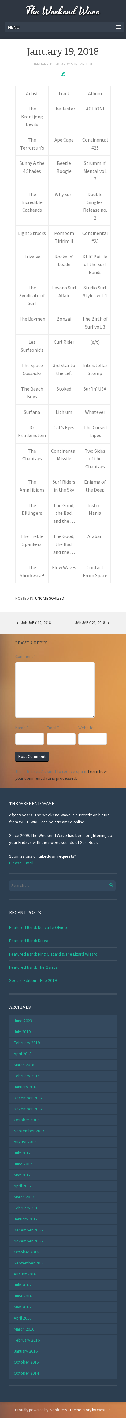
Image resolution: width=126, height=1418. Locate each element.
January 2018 (26, 1086)
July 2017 (22, 1153)
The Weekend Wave (63, 11)
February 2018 (27, 1075)
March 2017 (24, 1197)
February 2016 (27, 1340)
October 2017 (26, 1120)
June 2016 (23, 1296)
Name (21, 727)
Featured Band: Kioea (28, 940)
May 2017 (22, 1175)
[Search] (108, 884)
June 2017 (23, 1164)
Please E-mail (21, 863)
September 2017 (29, 1131)
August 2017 (25, 1142)
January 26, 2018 (90, 622)
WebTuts (103, 1409)
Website (86, 727)
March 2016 (24, 1329)
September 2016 (29, 1263)
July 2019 (22, 1031)
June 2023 (23, 1020)
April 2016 (22, 1318)
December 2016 (28, 1230)
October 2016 (26, 1252)
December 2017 (28, 1098)
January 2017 (26, 1219)
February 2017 (27, 1208)
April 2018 (22, 1053)
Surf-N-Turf (82, 64)
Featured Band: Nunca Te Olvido (38, 927)
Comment (25, 656)
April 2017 (22, 1186)
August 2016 (25, 1274)
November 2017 (28, 1109)
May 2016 (22, 1307)
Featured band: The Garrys (33, 967)
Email (53, 727)
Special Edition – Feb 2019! (33, 980)
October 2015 (26, 1362)
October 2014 (26, 1373)
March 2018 (24, 1064)
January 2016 (26, 1351)
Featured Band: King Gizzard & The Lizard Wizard (53, 954)
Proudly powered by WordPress (41, 1409)
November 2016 (28, 1241)
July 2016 (22, 1285)
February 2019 (27, 1042)
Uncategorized (49, 598)
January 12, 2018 (35, 622)
